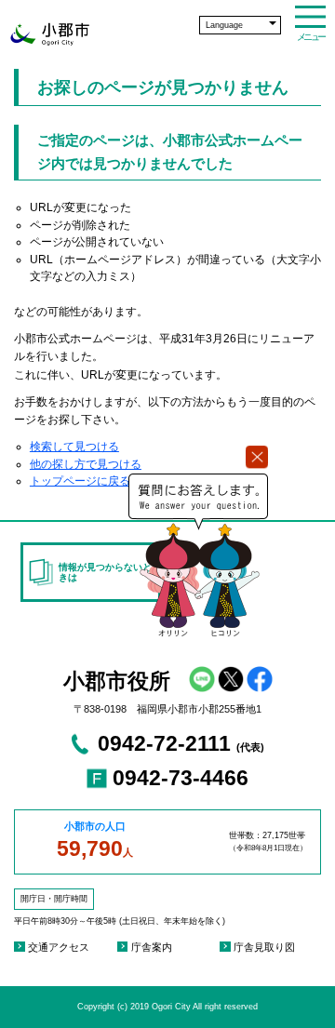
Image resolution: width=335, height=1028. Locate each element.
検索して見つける (74, 446)
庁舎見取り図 (264, 947)
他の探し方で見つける (85, 464)
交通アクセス (58, 947)
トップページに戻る (80, 480)
